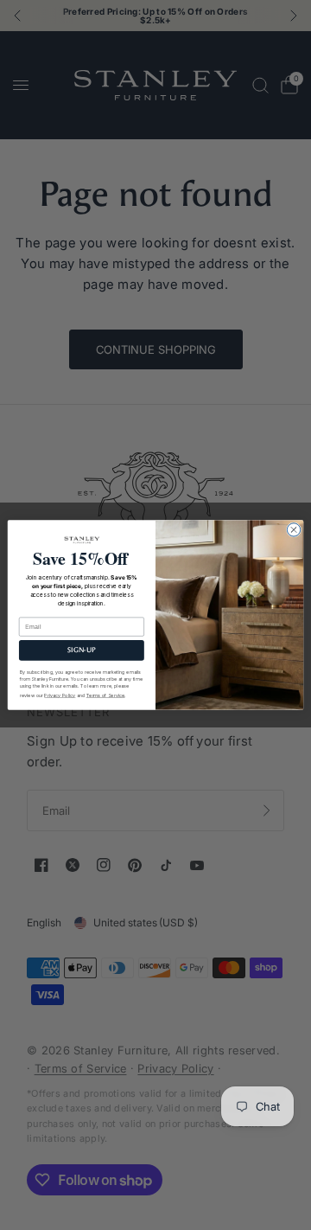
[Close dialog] (293, 529)
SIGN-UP (81, 650)
